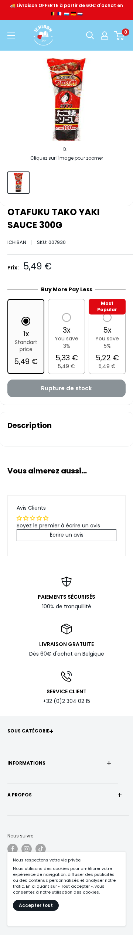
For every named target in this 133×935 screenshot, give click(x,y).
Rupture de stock (66, 388)
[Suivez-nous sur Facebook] (12, 849)
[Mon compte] (104, 35)
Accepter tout (36, 905)
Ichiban (16, 242)
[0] (119, 35)
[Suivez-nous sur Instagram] (26, 849)
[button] (26, 342)
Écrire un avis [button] (66, 534)
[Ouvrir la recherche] (90, 35)
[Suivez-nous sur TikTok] (40, 849)
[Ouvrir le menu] (11, 35)
